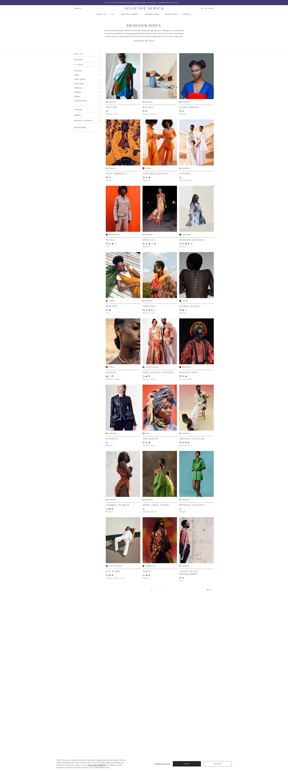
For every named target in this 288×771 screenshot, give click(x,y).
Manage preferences (162, 764)
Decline (217, 764)
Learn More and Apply (144, 41)
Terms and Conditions (97, 765)
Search (77, 8)
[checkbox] (100, 54)
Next (210, 590)
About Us (101, 14)
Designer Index (152, 14)
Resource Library (129, 14)
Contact (187, 14)
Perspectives (171, 14)
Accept (186, 764)
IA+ (112, 14)
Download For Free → (169, 2)
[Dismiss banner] (284, 2)
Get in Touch (207, 8)
